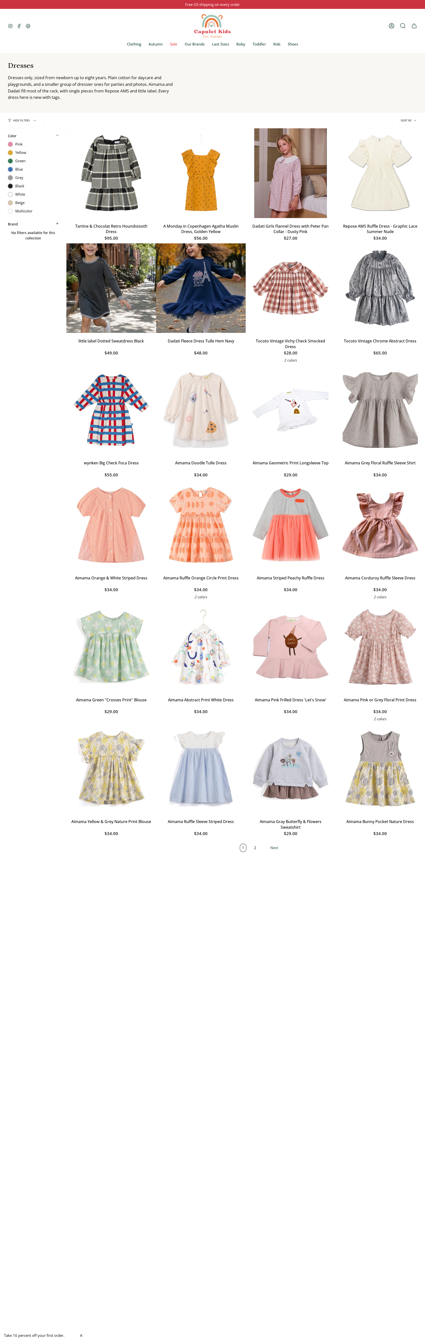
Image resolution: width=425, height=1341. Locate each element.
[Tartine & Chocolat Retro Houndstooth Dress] (111, 173)
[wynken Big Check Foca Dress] (111, 410)
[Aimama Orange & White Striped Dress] (111, 525)
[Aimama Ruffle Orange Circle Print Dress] (201, 525)
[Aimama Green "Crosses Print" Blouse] (111, 647)
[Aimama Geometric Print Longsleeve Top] (290, 410)
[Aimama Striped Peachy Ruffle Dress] (290, 525)
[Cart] (414, 25)
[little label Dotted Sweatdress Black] (111, 288)
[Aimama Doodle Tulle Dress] (201, 410)
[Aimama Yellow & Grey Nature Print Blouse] (111, 769)
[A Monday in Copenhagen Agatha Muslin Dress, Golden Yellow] (201, 173)
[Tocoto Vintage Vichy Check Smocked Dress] (290, 288)
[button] (134, 44)
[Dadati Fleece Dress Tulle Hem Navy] (201, 288)
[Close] (81, 1335)
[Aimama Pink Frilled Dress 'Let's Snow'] (290, 647)
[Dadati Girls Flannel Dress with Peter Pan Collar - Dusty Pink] (290, 173)
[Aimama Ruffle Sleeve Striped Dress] (201, 769)
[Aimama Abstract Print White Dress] (201, 647)
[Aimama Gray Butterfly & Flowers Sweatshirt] (290, 769)
